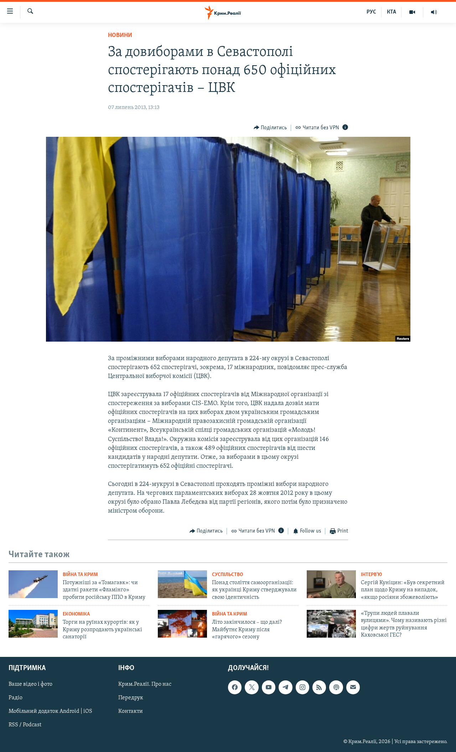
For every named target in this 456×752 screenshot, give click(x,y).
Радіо (15, 698)
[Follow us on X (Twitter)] (251, 687)
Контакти (130, 712)
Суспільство (227, 574)
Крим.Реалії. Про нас (144, 685)
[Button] (270, 128)
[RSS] (319, 687)
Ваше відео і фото (30, 685)
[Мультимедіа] (412, 12)
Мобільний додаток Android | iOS (50, 712)
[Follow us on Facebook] (235, 687)
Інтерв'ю (371, 574)
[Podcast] (336, 687)
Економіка (76, 614)
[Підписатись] (353, 687)
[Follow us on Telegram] (285, 687)
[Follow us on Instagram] (302, 687)
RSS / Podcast (25, 725)
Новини (120, 35)
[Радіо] (434, 12)
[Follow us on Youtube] (268, 687)
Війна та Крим (80, 574)
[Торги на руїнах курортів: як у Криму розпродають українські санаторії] (33, 624)
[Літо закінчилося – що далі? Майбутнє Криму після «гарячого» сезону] (182, 624)
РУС (371, 12)
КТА (391, 12)
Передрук (130, 698)
